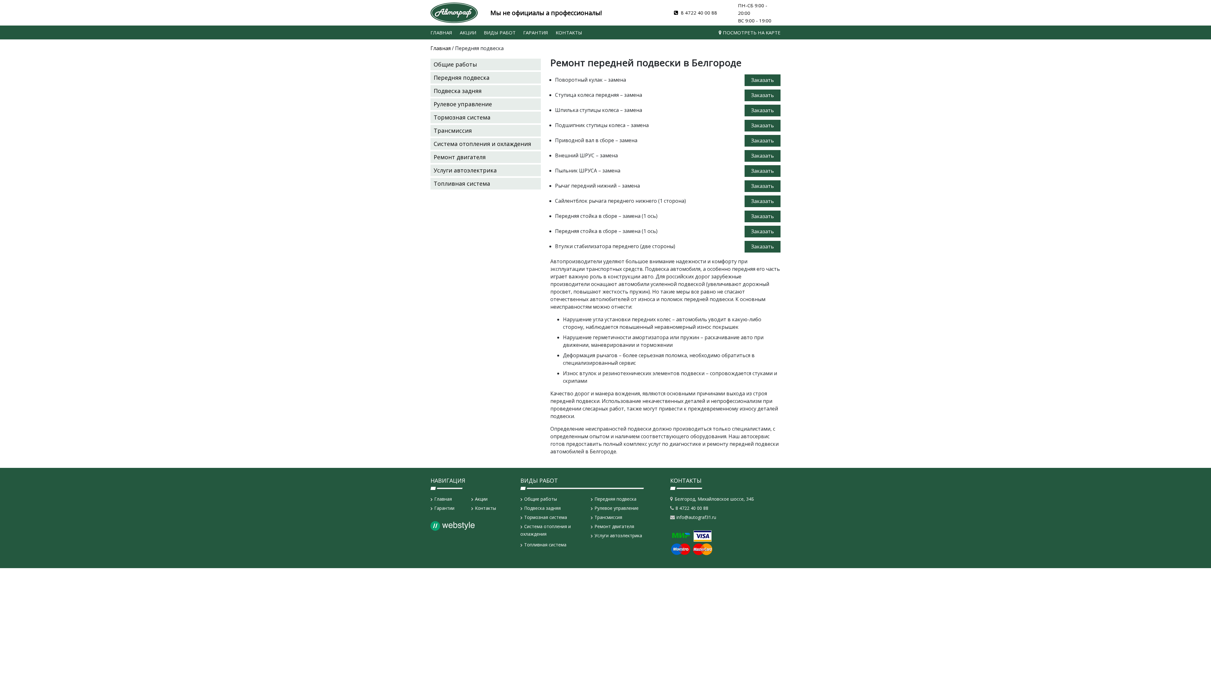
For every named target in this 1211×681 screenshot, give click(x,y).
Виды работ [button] (500, 32)
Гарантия (535, 32)
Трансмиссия (453, 130)
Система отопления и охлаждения (482, 144)
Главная (441, 32)
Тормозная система (462, 117)
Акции (468, 32)
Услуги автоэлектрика (465, 170)
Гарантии (444, 508)
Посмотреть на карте (751, 32)
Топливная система (462, 183)
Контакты (569, 32)
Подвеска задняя (458, 91)
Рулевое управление (463, 104)
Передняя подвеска (461, 77)
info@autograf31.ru (696, 517)
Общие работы (455, 64)
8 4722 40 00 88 (698, 12)
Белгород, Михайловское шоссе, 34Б (714, 499)
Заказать (762, 80)
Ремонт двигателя (460, 157)
